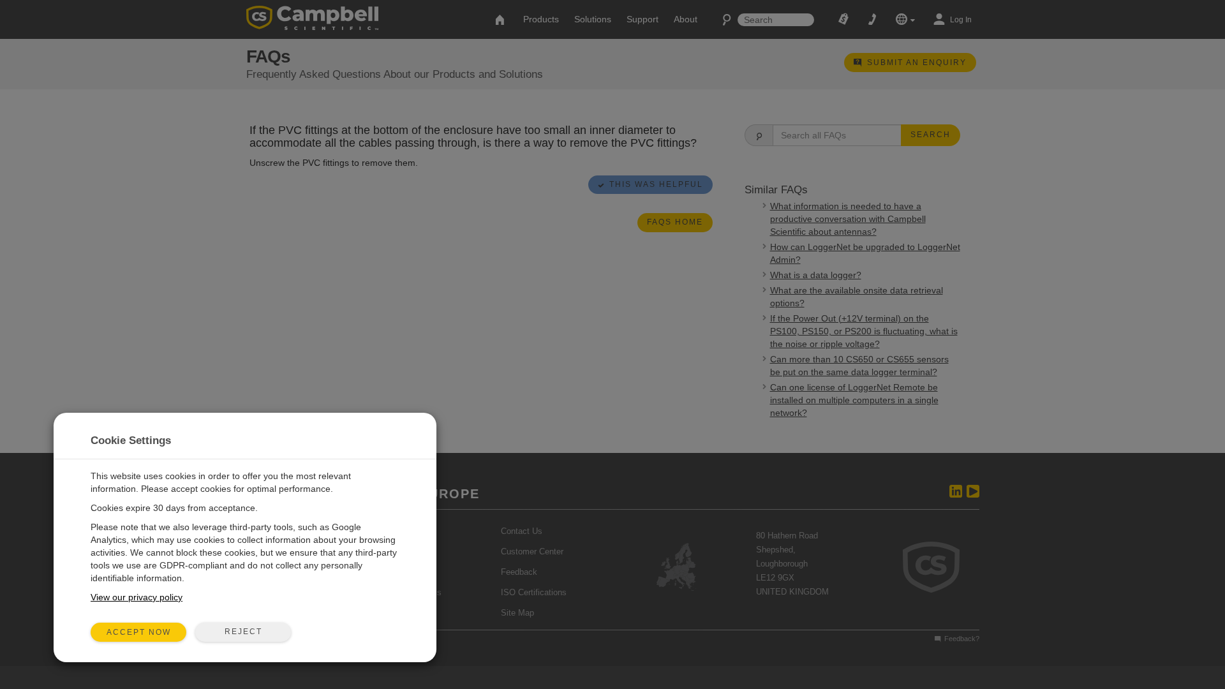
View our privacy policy (136, 597)
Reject (243, 631)
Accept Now (139, 632)
